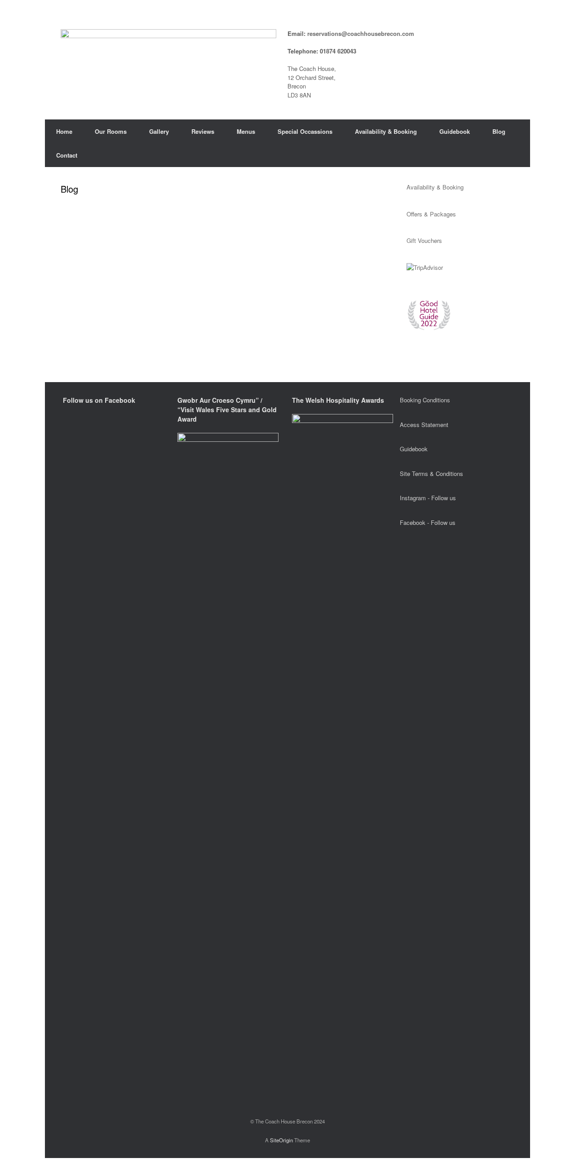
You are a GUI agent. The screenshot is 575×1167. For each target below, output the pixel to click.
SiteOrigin (281, 1140)
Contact (66, 155)
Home (64, 131)
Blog (498, 131)
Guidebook (454, 131)
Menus (246, 131)
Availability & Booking (386, 131)
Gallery (159, 131)
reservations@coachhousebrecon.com (360, 33)
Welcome (301, 240)
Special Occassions (305, 131)
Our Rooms (111, 131)
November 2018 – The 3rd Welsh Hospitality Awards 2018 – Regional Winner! (174, 240)
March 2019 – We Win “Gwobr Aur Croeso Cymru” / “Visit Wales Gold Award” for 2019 (187, 215)
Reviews (202, 131)
